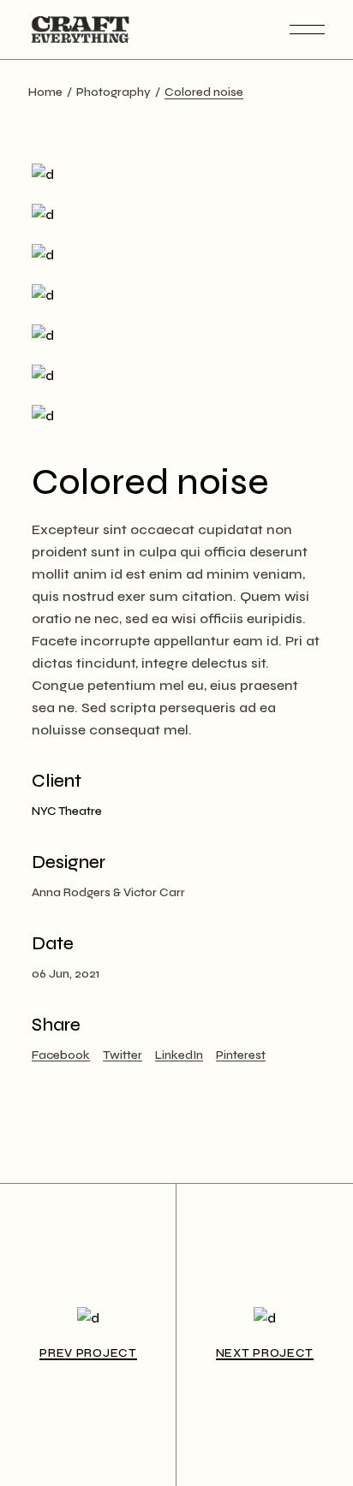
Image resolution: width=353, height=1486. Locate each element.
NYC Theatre (67, 811)
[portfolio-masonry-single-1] (176, 254)
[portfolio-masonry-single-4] (176, 214)
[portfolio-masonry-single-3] (176, 174)
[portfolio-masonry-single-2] (176, 294)
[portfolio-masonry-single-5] (176, 335)
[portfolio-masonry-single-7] (176, 415)
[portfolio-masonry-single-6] (176, 375)
